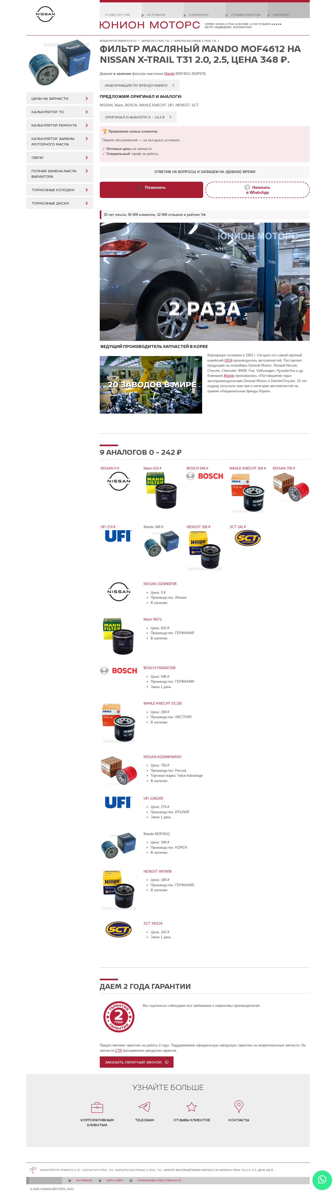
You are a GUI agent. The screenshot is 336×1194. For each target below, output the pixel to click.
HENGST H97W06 (157, 871)
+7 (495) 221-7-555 (117, 15)
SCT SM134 (152, 923)
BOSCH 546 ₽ (197, 468)
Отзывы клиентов (246, 15)
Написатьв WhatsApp (257, 190)
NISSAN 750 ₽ (283, 468)
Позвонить (151, 187)
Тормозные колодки (53, 189)
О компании (198, 15)
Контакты (281, 15)
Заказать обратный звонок (133, 1062)
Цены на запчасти (50, 98)
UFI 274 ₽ (108, 527)
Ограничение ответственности (159, 1180)
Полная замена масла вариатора (54, 173)
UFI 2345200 (153, 798)
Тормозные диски (50, 203)
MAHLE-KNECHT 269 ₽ (247, 468)
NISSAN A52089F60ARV (162, 757)
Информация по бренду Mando (136, 85)
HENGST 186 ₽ (198, 527)
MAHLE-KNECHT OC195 (162, 703)
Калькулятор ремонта (54, 125)
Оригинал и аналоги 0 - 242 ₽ (135, 116)
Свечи (37, 157)
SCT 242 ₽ (237, 527)
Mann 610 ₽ (152, 468)
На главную (156, 15)
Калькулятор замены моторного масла (53, 141)
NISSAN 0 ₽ (109, 468)
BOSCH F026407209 (159, 668)
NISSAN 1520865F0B (160, 584)
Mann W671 (152, 619)
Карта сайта (115, 1180)
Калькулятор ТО (48, 111)
